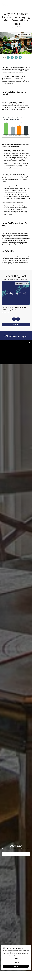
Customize (16, 962)
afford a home (8, 107)
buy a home (10, 83)
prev (14, 319)
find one (4, 242)
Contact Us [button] (16, 854)
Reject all (16, 958)
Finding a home (6, 238)
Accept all (16, 966)
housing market (12, 159)
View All (16, 324)
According (27, 67)
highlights (12, 179)
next (18, 319)
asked (9, 102)
